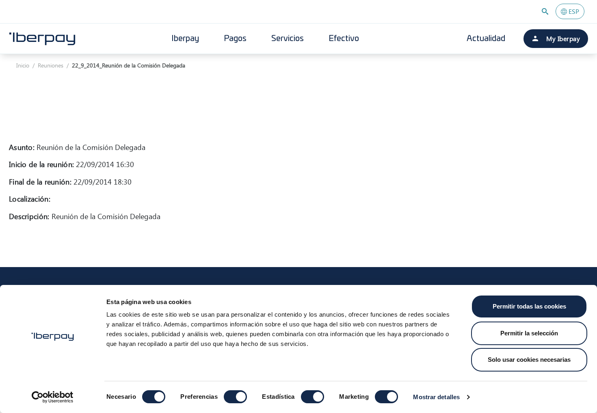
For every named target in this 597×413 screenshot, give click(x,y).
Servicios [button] (287, 39)
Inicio (22, 65)
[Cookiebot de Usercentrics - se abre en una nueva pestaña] (52, 397)
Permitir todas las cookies (529, 306)
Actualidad (486, 39)
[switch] (235, 396)
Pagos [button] (235, 39)
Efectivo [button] (344, 39)
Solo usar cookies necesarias (529, 359)
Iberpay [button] (185, 39)
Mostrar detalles (436, 396)
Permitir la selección (529, 333)
